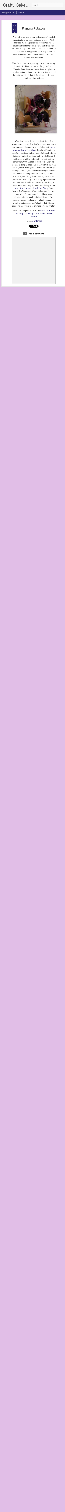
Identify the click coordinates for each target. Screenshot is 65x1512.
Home (21, 12)
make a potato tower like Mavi (34, 148)
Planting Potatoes (34, 28)
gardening (37, 220)
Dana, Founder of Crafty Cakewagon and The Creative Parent (35, 213)
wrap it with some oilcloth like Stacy (32, 188)
